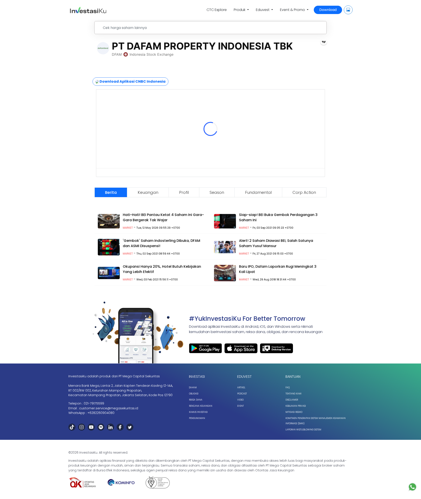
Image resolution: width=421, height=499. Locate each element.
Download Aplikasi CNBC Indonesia (132, 81)
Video (240, 399)
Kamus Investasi (198, 412)
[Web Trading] (348, 9)
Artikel (241, 387)
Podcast (242, 393)
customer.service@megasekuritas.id (108, 408)
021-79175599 (94, 403)
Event (240, 406)
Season (217, 192)
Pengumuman (197, 418)
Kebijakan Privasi (295, 406)
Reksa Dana (195, 399)
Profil (184, 192)
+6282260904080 (100, 413)
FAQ (287, 387)
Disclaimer (291, 399)
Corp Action (304, 192)
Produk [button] (240, 9)
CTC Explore (217, 9)
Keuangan (148, 192)
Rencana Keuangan (200, 406)
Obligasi (193, 393)
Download (328, 9)
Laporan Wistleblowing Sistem (303, 429)
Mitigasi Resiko (293, 412)
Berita (111, 192)
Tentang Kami (293, 393)
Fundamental (258, 192)
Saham (193, 387)
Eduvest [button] (263, 9)
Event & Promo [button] (293, 9)
